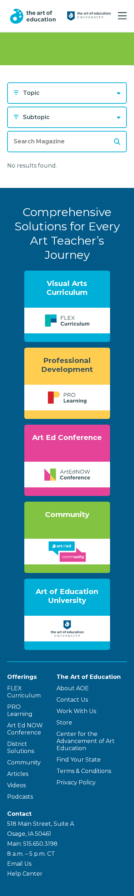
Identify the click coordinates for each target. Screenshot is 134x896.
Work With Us (76, 711)
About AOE (72, 688)
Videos (16, 785)
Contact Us (72, 699)
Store (64, 722)
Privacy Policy (76, 782)
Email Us (19, 863)
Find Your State (78, 759)
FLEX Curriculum (24, 692)
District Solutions (20, 747)
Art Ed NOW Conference (25, 729)
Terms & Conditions (83, 771)
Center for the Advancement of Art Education (85, 741)
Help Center (25, 873)
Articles (17, 773)
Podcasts (20, 796)
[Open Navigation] (122, 16)
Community (24, 762)
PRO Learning (20, 710)
